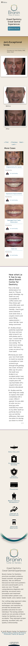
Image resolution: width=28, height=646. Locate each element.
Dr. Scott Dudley (14, 173)
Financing (14, 489)
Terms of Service (18, 634)
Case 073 (14, 249)
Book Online (15, 28)
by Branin (14, 644)
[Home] (14, 10)
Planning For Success (14, 464)
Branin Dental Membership (14, 501)
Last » (14, 144)
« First (6, 142)
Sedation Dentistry (14, 527)
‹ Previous (14, 142)
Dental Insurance (14, 476)
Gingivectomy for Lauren (14, 167)
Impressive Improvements (14, 193)
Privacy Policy (7, 633)
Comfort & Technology (14, 514)
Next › (21, 142)
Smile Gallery (14, 452)
